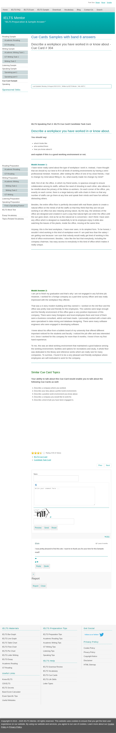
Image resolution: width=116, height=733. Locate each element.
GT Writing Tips (49, 647)
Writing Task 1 (11, 186)
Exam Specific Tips (10, 696)
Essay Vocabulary (9, 215)
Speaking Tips (49, 655)
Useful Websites (8, 700)
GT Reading (9, 45)
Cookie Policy (89, 648)
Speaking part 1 (11, 72)
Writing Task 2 (10, 61)
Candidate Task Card (42, 460)
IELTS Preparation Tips (52, 634)
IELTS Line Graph (9, 639)
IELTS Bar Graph (9, 634)
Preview (38, 528)
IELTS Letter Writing (10, 655)
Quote (46, 566)
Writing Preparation (10, 178)
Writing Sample (8, 49)
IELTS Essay (7, 659)
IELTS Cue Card (40, 457)
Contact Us (88, 10)
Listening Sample (9, 65)
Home (5, 10)
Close (43, 586)
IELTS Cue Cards (50, 675)
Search (99, 10)
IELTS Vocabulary (50, 671)
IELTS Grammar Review (53, 667)
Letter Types (48, 684)
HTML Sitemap (90, 665)
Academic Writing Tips (52, 643)
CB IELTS (6, 684)
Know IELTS (7, 679)
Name (35, 474)
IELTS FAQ (15, 10)
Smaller (109, 2)
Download (57, 10)
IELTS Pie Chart (8, 651)
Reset (103, 2)
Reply (38, 566)
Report (35, 586)
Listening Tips (48, 651)
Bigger (98, 2)
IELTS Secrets (8, 688)
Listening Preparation (10, 199)
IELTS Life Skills (49, 679)
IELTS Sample (43, 10)
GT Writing (9, 195)
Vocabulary (68, 10)
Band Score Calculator (11, 692)
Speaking (6, 84)
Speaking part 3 (11, 77)
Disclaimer (88, 660)
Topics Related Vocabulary (13, 219)
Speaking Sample (9, 69)
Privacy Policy (89, 652)
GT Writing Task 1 (12, 57)
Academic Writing (12, 181)
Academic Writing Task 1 (14, 52)
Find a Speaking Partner (14, 206)
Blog (79, 10)
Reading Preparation (10, 166)
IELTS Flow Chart (9, 647)
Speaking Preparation (11, 202)
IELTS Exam (29, 10)
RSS (107, 537)
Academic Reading (12, 40)
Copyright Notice (90, 656)
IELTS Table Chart (9, 643)
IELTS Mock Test (9, 210)
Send (46, 528)
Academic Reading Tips (52, 639)
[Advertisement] (15, 128)
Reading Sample (9, 37)
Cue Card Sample (9, 81)
